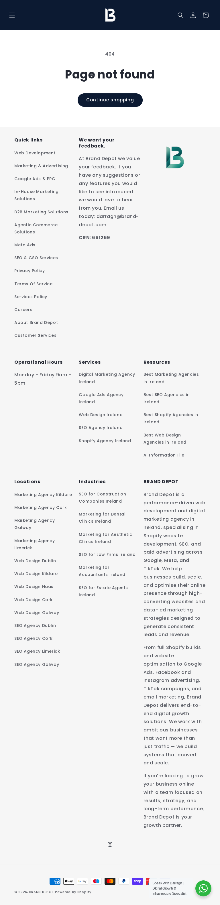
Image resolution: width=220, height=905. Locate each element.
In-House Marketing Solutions (36, 195)
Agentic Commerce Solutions (36, 228)
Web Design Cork (33, 600)
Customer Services (35, 335)
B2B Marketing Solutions (41, 212)
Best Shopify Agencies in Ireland (171, 418)
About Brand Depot (36, 322)
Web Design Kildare (36, 574)
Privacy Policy (29, 271)
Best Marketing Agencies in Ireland (171, 377)
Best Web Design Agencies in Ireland (165, 438)
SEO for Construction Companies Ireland (102, 497)
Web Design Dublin (35, 561)
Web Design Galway (36, 612)
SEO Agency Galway (36, 664)
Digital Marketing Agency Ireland (107, 377)
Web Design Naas (34, 586)
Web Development (35, 153)
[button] (12, 15)
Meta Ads (25, 245)
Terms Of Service (33, 284)
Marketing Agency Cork (40, 507)
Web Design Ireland (101, 415)
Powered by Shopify (73, 892)
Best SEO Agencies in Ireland (167, 398)
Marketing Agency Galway (34, 524)
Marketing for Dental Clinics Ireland (102, 517)
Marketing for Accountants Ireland (102, 570)
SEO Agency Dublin (35, 625)
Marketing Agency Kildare (43, 494)
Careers (23, 309)
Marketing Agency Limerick (34, 544)
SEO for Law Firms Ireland (107, 554)
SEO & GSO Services (36, 258)
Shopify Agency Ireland (105, 441)
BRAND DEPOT (41, 892)
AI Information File (164, 455)
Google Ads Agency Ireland (101, 398)
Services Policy (30, 297)
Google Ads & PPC (34, 179)
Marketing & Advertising (41, 166)
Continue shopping (110, 100)
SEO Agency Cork (33, 638)
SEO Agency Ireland (101, 427)
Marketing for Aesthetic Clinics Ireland (105, 538)
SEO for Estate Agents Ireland (103, 591)
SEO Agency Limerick (37, 651)
